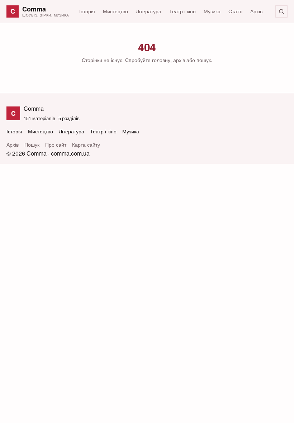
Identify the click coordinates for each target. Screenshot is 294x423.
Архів (256, 11)
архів (179, 59)
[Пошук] (281, 11)
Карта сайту (86, 144)
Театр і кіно (182, 11)
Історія (87, 11)
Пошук (31, 144)
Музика (212, 11)
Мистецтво (115, 11)
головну (161, 59)
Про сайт (55, 144)
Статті (235, 11)
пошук (203, 59)
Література (148, 11)
